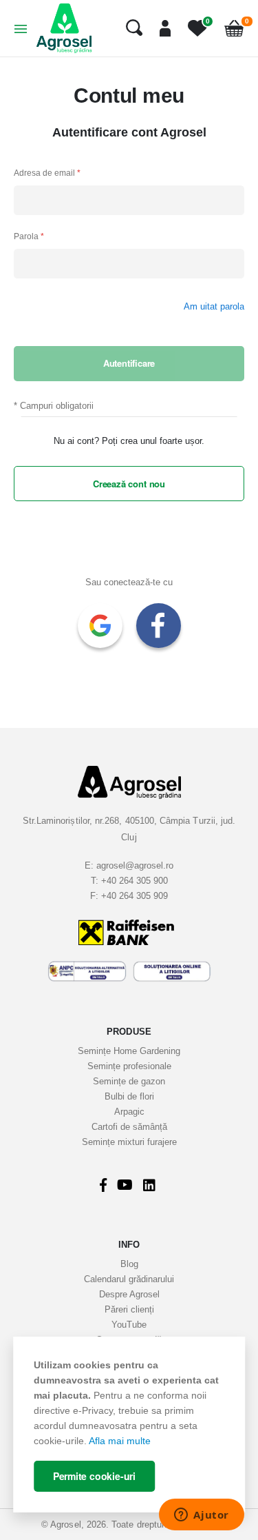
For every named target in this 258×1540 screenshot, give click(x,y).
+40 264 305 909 (134, 896)
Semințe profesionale (129, 1066)
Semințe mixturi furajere (129, 1142)
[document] (129, 1424)
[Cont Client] (160, 28)
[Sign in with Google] (100, 625)
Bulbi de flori (129, 1096)
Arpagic (129, 1111)
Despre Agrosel (129, 1294)
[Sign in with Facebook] (158, 625)
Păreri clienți (129, 1309)
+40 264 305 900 (134, 880)
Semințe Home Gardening (129, 1051)
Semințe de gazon (129, 1081)
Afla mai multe (120, 1440)
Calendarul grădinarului (129, 1279)
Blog (129, 1264)
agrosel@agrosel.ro (134, 865)
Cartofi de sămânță (129, 1127)
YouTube (129, 1324)
